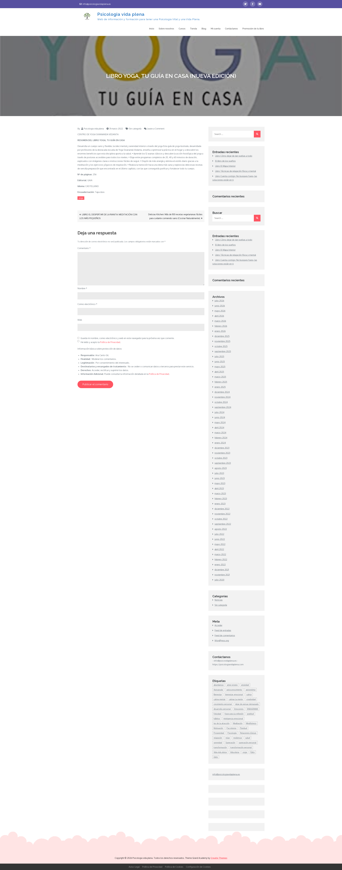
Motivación (218, 728)
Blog (203, 28)
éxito (216, 757)
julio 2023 (219, 473)
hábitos (217, 718)
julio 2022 (219, 534)
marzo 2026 (220, 321)
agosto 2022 (221, 529)
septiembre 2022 (223, 524)
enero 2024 (220, 442)
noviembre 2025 (222, 341)
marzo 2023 (220, 493)
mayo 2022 (220, 544)
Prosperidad (219, 733)
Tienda (193, 28)
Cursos (182, 28)
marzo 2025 (220, 376)
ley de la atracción (222, 723)
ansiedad (245, 685)
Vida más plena (220, 752)
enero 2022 (220, 564)
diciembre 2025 (222, 336)
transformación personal (241, 747)
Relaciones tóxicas (248, 733)
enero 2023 (220, 503)
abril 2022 (219, 549)
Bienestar (218, 694)
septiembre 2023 (223, 463)
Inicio (151, 28)
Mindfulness (251, 723)
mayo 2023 (220, 483)
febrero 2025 (221, 382)
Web (79, 320)
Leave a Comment (155, 128)
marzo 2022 (220, 554)
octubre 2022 (221, 519)
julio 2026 (219, 300)
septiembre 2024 (223, 407)
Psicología (232, 733)
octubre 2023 (221, 458)
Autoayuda (218, 689)
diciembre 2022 (222, 508)
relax (228, 738)
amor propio (232, 685)
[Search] (257, 134)
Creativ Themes (219, 858)
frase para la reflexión (234, 714)
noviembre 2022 (222, 513)
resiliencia (237, 738)
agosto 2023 (221, 468)
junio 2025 (220, 361)
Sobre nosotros (166, 28)
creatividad (251, 699)
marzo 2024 (220, 432)
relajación (218, 738)
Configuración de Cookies (198, 866)
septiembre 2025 (223, 351)
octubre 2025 (221, 346)
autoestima (250, 689)
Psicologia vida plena (121, 14)
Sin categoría (135, 128)
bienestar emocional (234, 694)
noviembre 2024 (222, 397)
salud (247, 738)
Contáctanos (231, 28)
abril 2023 (219, 488)
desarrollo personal (222, 709)
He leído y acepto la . (101, 342)
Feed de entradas (223, 630)
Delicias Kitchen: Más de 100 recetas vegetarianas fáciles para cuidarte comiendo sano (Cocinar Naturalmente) (175, 216)
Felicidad (217, 714)
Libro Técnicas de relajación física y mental (235, 171)
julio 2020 (219, 579)
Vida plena (234, 752)
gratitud (250, 714)
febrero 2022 (221, 559)
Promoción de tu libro (253, 28)
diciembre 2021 (222, 569)
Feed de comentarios (225, 635)
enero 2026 (220, 331)
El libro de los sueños (225, 161)
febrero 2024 (221, 437)
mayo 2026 (220, 310)
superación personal (247, 742)
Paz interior (231, 728)
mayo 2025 (220, 366)
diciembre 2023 (222, 447)
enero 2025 (220, 387)
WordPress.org (222, 640)
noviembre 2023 (222, 453)
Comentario (84, 248)
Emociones (239, 709)
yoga (81, 198)
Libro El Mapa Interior (225, 166)
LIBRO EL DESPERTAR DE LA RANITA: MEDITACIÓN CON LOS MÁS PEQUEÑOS (108, 216)
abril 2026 (219, 316)
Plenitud (243, 728)
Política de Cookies (174, 866)
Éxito (252, 752)
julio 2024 (219, 412)
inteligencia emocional (233, 718)
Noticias (219, 600)
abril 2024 (219, 427)
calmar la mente (236, 699)
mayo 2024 (220, 422)
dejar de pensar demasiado (247, 704)
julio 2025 (219, 356)
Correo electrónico (87, 304)
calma (249, 694)
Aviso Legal (134, 866)
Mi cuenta (215, 28)
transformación (220, 747)
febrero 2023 (221, 498)
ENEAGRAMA (252, 709)
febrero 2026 (221, 326)
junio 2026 (220, 305)
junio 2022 (220, 539)
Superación (230, 742)
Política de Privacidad (110, 342)
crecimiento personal (223, 704)
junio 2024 (220, 417)
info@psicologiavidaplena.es (97, 4)
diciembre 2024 (222, 392)
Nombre (82, 288)
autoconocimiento (234, 689)
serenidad (218, 742)
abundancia (219, 685)
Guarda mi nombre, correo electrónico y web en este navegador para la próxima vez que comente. (127, 338)
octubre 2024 (221, 402)
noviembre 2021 (222, 574)
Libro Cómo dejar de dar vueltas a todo (233, 156)
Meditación (237, 723)
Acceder (218, 625)
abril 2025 (219, 371)
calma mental (219, 699)
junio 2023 (220, 478)
